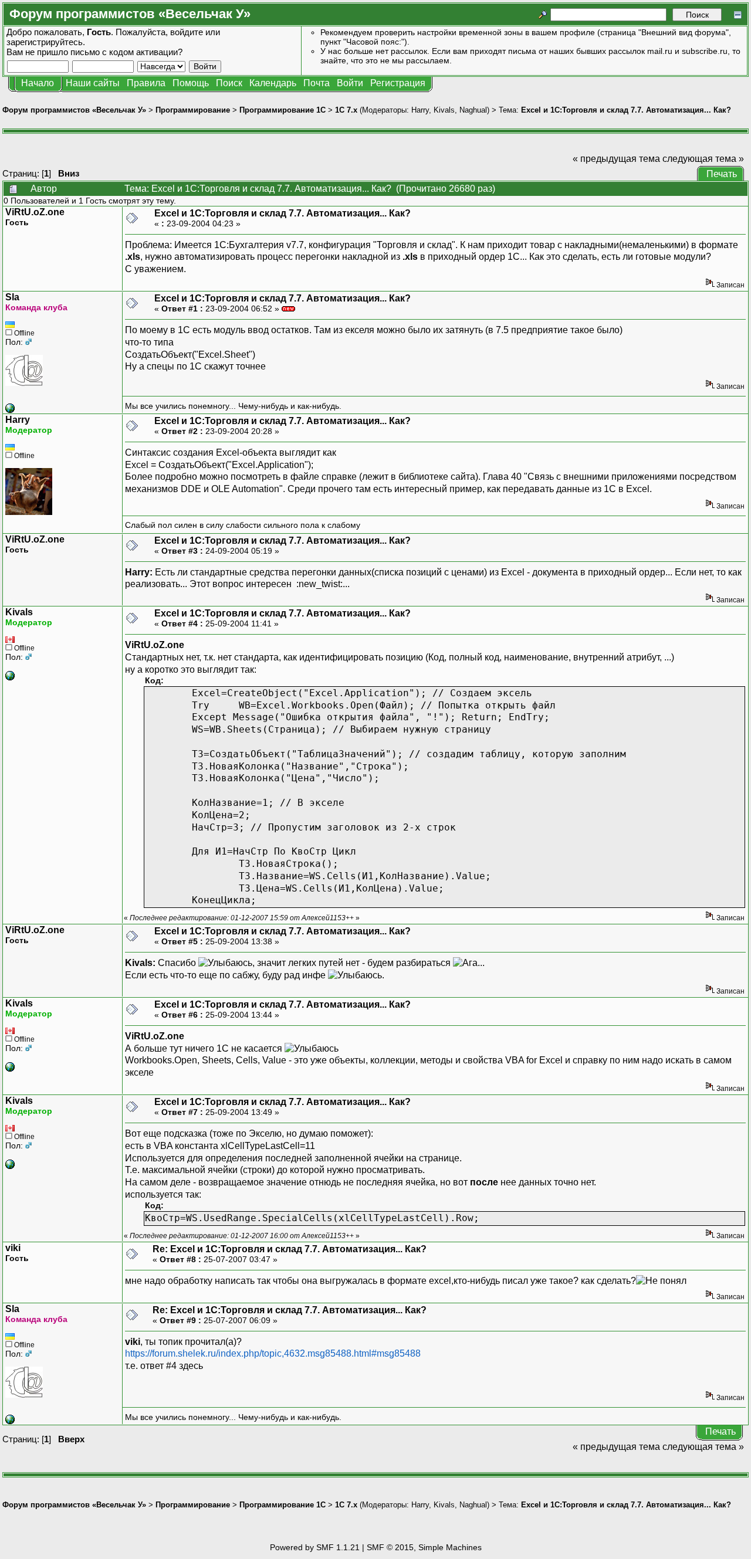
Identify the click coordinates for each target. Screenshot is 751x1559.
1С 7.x (346, 110)
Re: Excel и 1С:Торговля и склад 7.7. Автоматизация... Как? (290, 1249)
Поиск (229, 83)
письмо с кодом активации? (126, 52)
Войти (350, 83)
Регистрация (397, 83)
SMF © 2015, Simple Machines (424, 1547)
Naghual (473, 110)
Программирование (192, 110)
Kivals (444, 110)
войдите (186, 32)
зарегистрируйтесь (44, 42)
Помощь (190, 83)
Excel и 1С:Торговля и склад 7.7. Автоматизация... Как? (626, 110)
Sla (12, 297)
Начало (37, 83)
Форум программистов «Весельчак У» (74, 110)
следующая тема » (703, 159)
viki (13, 1248)
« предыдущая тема (616, 159)
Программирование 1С (282, 110)
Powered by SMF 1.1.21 (315, 1547)
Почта (316, 83)
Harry (420, 110)
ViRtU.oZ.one (35, 212)
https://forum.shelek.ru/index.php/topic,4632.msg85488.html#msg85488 (273, 1353)
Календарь (272, 83)
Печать (721, 174)
